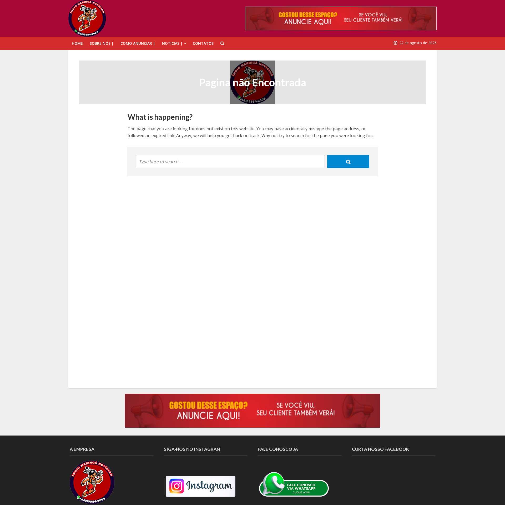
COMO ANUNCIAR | (137, 43)
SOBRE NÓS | (102, 43)
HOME (77, 43)
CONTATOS (203, 43)
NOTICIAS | (172, 43)
